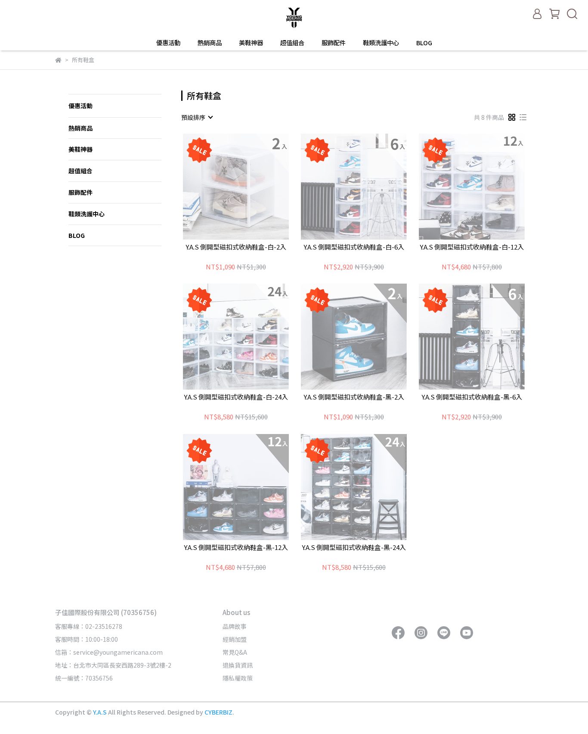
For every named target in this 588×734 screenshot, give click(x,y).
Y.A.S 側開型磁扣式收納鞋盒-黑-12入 (236, 547)
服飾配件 (334, 42)
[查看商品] (223, 186)
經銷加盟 (235, 639)
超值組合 (292, 42)
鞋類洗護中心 (381, 42)
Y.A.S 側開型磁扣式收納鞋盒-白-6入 (353, 247)
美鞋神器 (251, 42)
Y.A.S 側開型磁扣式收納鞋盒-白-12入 (472, 247)
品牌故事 (235, 626)
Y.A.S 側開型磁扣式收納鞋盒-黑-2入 (353, 397)
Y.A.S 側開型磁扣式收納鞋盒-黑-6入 (471, 397)
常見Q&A (235, 652)
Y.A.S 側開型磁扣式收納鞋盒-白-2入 (236, 247)
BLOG (424, 42)
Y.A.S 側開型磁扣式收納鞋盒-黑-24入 (354, 547)
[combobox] (196, 117)
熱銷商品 (210, 42)
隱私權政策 (238, 678)
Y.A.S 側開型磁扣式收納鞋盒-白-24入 (236, 397)
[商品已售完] (248, 186)
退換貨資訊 (238, 665)
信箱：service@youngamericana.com (109, 652)
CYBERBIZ (218, 712)
